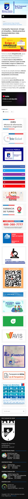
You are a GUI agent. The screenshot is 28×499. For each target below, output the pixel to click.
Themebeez (14, 495)
